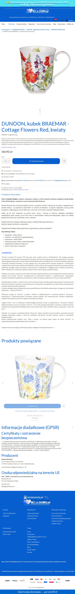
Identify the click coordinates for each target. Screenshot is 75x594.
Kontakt (29, 552)
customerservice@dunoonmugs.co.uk (14, 467)
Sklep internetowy (35, 587)
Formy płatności (56, 516)
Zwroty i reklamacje (9, 513)
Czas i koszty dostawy (58, 513)
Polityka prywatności (9, 531)
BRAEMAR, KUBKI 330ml (58, 29)
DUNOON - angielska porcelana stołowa (38, 29)
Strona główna (5, 29)
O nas (29, 531)
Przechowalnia (31, 518)
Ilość (2, 157)
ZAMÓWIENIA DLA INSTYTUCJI (36, 537)
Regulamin (6, 516)
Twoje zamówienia (33, 513)
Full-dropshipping (33, 544)
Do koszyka (31, 406)
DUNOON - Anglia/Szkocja (9, 135)
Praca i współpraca (33, 542)
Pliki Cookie (6, 534)
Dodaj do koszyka (37, 161)
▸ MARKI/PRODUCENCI (18, 29)
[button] (71, 6)
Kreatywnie (30, 534)
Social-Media (31, 550)
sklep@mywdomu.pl (8, 486)
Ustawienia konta (32, 516)
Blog (28, 547)
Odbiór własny (56, 523)
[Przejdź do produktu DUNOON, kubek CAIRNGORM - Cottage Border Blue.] (35, 377)
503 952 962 (5, 484)
